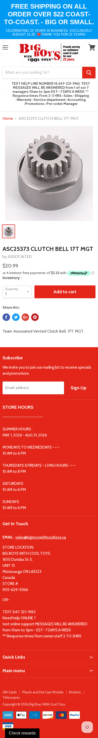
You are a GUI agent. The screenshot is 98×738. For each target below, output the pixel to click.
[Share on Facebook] (6, 317)
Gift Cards (10, 692)
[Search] (88, 72)
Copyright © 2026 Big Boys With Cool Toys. (34, 704)
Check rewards (22, 733)
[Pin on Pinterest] (35, 317)
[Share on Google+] (25, 317)
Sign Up (78, 388)
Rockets (75, 692)
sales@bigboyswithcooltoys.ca (40, 537)
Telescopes (11, 697)
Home (8, 118)
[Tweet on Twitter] (16, 317)
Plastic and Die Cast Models (43, 692)
